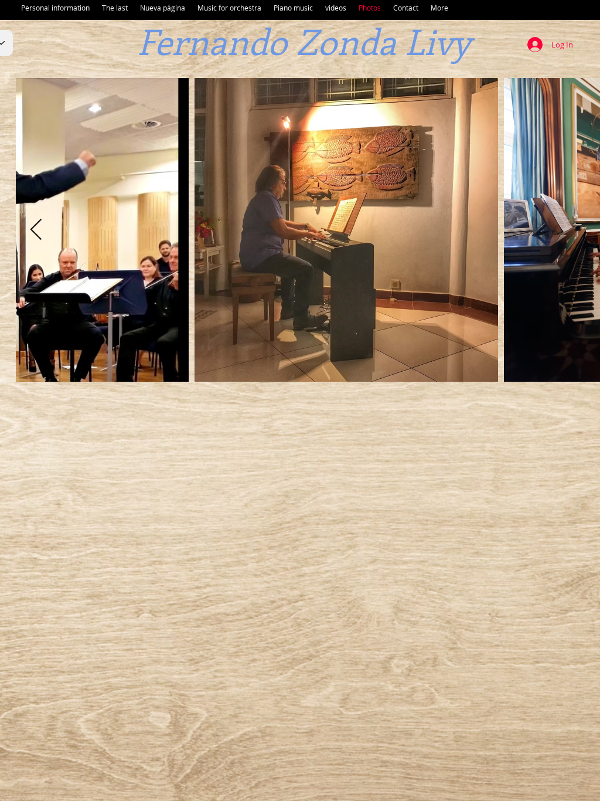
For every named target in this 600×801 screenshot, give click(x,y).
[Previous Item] (36, 230)
